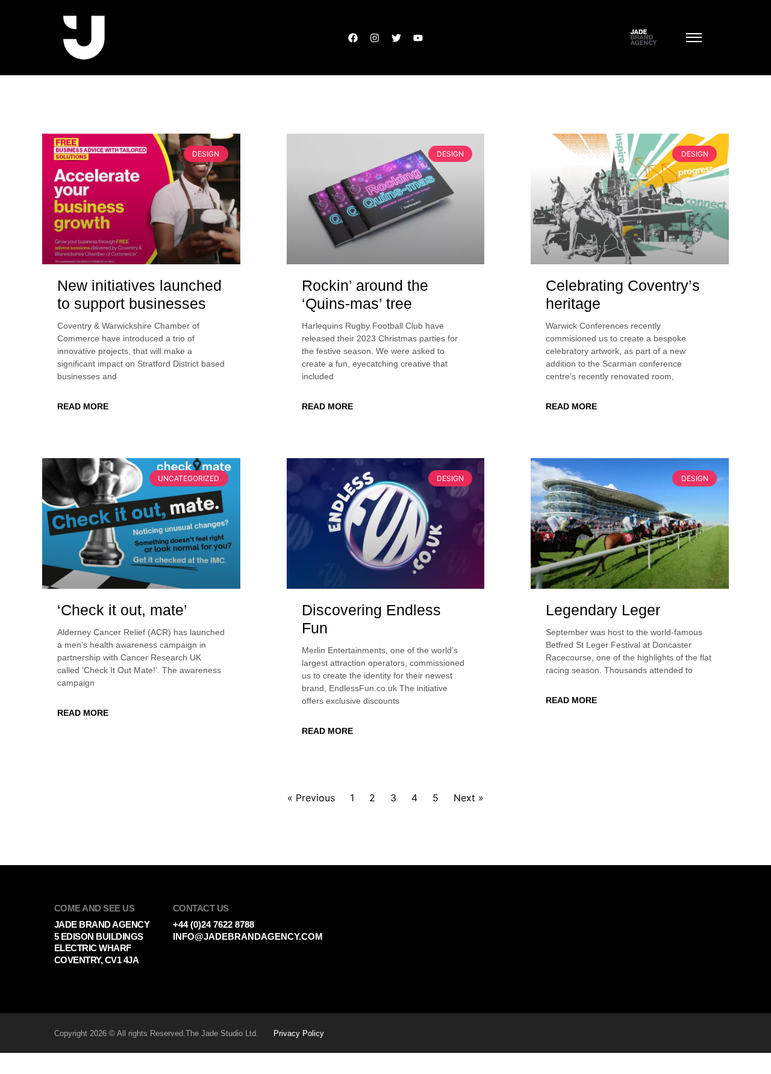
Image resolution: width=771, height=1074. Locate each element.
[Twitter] (396, 38)
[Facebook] (353, 38)
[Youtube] (418, 38)
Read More (82, 406)
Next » (469, 798)
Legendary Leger (603, 609)
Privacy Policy (298, 1033)
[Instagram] (374, 38)
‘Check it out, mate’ (122, 609)
